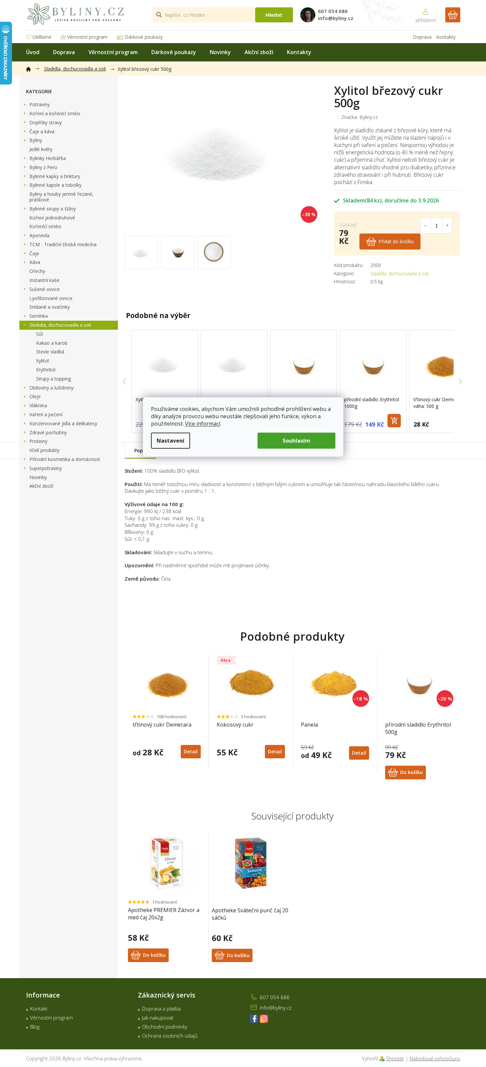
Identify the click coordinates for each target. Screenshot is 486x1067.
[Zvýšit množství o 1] (447, 225)
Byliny (35, 140)
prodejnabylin (264, 1019)
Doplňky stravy (45, 122)
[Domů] (31, 67)
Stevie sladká (50, 351)
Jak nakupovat (157, 1017)
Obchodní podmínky (164, 1026)
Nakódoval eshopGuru (435, 1058)
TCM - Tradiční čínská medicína (63, 244)
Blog (35, 1026)
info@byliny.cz (276, 1007)
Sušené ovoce (44, 289)
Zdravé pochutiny (48, 432)
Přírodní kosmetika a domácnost (64, 459)
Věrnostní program (87, 37)
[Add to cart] (394, 420)
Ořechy (37, 271)
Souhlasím (296, 440)
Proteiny (38, 441)
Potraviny (39, 104)
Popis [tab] (140, 450)
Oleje (35, 396)
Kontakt (38, 1008)
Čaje (34, 253)
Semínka (38, 316)
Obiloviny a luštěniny (51, 388)
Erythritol (45, 369)
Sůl (39, 334)
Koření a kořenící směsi (54, 113)
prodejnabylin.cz (254, 1019)
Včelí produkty (44, 450)
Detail (191, 751)
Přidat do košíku (396, 241)
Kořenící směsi (45, 226)
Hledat (274, 14)
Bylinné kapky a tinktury (54, 176)
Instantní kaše (44, 280)
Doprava (422, 37)
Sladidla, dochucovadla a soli (60, 325)
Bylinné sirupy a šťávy (52, 208)
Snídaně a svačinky (49, 307)
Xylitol (42, 360)
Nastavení (170, 440)
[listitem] (164, 381)
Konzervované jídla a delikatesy (63, 423)
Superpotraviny (45, 468)
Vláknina (38, 405)
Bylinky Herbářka (47, 158)
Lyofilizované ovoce (50, 298)
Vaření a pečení (45, 414)
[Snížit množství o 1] (425, 225)
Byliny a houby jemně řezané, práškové (61, 197)
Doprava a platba (161, 1008)
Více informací (202, 423)
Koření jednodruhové (52, 217)
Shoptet (395, 1058)
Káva (34, 262)
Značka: (359, 117)
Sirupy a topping (53, 378)
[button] (124, 381)
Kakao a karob (51, 343)
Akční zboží (41, 486)
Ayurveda (39, 235)
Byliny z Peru (43, 167)
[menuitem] (32, 52)
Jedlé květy (40, 149)
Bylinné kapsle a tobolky (55, 185)
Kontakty (446, 37)
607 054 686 (275, 997)
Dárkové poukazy (144, 37)
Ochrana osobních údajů (169, 1035)
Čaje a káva (41, 131)
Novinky (38, 477)
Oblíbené (41, 37)
